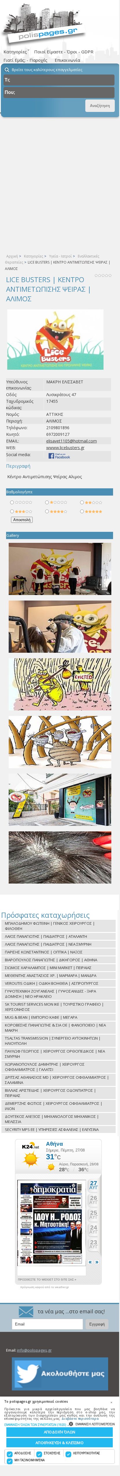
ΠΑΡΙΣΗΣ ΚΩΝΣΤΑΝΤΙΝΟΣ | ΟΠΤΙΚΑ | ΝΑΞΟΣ (44, 952)
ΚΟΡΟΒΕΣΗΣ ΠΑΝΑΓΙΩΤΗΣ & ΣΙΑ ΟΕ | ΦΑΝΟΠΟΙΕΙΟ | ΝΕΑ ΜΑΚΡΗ (55, 1027)
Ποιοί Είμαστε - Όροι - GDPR (63, 52)
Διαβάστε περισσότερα (80, 1418)
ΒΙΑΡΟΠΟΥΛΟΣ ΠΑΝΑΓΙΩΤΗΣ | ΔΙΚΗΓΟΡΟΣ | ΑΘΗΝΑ (51, 959)
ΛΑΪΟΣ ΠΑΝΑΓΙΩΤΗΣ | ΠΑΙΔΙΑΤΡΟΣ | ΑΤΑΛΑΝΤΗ (46, 936)
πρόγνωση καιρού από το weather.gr (44, 1287)
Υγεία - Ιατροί (60, 256)
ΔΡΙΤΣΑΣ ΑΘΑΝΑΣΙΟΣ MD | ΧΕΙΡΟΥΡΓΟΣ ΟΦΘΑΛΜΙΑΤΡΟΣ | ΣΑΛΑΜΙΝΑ (57, 1080)
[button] (59, 1424)
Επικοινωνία (67, 60)
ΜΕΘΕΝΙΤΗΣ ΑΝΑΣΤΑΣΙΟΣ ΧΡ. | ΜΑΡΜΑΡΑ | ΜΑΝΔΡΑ (50, 975)
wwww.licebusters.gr (65, 447)
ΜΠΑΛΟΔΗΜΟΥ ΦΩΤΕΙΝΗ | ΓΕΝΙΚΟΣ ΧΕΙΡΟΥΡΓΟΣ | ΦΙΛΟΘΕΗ (50, 926)
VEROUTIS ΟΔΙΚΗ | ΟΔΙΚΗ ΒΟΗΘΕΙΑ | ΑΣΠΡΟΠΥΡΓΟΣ (52, 983)
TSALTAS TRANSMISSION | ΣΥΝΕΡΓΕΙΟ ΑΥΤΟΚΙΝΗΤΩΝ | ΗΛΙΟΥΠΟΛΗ (53, 1041)
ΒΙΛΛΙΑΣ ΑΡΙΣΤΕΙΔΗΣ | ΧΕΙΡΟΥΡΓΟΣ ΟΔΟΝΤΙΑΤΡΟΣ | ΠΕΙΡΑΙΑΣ (50, 1093)
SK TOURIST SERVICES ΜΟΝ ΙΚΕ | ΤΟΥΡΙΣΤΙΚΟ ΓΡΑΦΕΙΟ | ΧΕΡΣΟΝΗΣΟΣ (54, 1007)
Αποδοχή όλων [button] (59, 1432)
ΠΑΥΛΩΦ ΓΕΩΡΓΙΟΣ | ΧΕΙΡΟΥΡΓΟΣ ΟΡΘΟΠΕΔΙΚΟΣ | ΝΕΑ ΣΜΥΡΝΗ (55, 1054)
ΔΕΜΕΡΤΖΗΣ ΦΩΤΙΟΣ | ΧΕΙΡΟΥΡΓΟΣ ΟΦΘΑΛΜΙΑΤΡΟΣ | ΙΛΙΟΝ (53, 1106)
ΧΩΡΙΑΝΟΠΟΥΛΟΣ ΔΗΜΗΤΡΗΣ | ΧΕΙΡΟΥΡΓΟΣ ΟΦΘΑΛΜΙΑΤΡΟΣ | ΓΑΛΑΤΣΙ (45, 1067)
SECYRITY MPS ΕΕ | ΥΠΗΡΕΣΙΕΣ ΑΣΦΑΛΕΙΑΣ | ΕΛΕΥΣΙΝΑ (52, 1129)
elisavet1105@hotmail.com (71, 441)
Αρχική (12, 256)
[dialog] (59, 1431)
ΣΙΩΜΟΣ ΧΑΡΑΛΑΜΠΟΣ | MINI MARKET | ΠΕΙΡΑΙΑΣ (48, 967)
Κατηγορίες (33, 256)
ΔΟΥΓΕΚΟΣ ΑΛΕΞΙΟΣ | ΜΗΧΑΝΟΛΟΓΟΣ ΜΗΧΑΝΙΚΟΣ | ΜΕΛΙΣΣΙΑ (52, 1119)
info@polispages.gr (34, 1350)
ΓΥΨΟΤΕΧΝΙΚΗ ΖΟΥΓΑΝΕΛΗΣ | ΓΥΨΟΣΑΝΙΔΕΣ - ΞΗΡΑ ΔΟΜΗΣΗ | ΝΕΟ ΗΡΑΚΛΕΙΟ (50, 994)
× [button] (111, 1402)
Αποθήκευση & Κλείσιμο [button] (60, 1442)
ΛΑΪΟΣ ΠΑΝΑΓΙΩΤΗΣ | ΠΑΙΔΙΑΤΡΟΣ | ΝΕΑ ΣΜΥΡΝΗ (48, 944)
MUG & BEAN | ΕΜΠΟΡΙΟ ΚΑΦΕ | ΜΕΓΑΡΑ (41, 1017)
